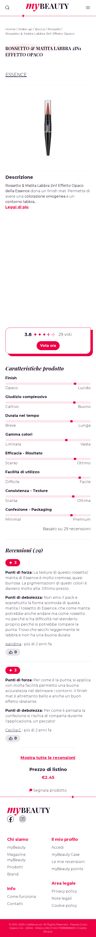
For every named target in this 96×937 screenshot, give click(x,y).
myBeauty (16, 847)
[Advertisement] (48, 261)
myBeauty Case (66, 854)
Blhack (48, 931)
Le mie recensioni (68, 862)
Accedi (58, 847)
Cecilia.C (13, 730)
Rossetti (54, 29)
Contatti (15, 904)
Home (10, 29)
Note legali (62, 898)
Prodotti (15, 867)
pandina (13, 644)
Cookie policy (64, 905)
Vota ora (48, 345)
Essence (16, 74)
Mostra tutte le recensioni (48, 757)
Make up (25, 29)
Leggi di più (17, 207)
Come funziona (21, 896)
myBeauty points (67, 869)
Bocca (40, 29)
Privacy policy (64, 891)
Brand (13, 874)
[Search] (7, 8)
